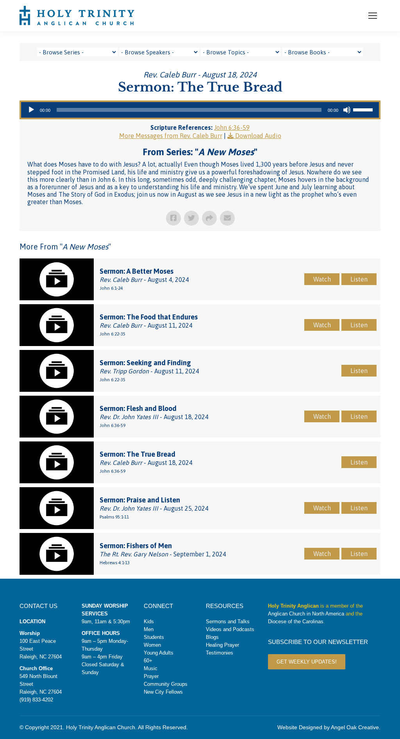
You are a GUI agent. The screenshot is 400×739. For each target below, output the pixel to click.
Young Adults (158, 653)
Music (150, 668)
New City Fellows (163, 692)
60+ (148, 661)
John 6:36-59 (232, 127)
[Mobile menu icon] (372, 15)
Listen (359, 279)
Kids (149, 621)
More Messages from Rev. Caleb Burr (170, 135)
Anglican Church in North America (306, 614)
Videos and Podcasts (230, 629)
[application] (200, 110)
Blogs (212, 637)
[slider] (364, 109)
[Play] (31, 110)
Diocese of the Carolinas (295, 621)
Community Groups (166, 684)
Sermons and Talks (228, 621)
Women (152, 645)
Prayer (151, 676)
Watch (322, 279)
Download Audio (258, 135)
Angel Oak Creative (355, 727)
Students (154, 637)
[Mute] (347, 110)
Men (149, 629)
